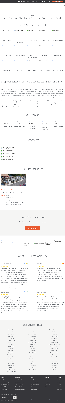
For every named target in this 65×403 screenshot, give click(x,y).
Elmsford (10, 342)
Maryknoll (11, 351)
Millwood (32, 351)
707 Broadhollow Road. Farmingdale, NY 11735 (13, 193)
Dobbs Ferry (32, 340)
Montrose (10, 353)
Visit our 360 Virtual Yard (45, 1)
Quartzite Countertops (20, 387)
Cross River (32, 338)
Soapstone (55, 11)
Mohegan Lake (54, 351)
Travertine (31, 11)
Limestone (44, 11)
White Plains (32, 369)
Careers (58, 382)
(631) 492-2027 (10, 195)
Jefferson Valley (54, 346)
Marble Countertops (19, 379)
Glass (49, 11)
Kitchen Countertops (5, 382)
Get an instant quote (57, 1)
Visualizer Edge (34, 387)
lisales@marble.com (11, 200)
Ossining (54, 355)
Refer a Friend (4, 389)
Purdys (11, 361)
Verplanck (32, 367)
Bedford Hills (10, 334)
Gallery (18, 6)
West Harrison (11, 369)
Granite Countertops (19, 382)
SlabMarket (47, 382)
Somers (32, 363)
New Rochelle (10, 355)
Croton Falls (54, 338)
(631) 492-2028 (10, 198)
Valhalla (11, 367)
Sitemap (62, 400)
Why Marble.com (4, 379)
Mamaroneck (54, 349)
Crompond (11, 338)
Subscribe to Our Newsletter (8, 395)
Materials (7, 6)
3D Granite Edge (34, 389)
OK (14, 397)
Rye (32, 361)
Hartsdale (32, 344)
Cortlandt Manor (54, 336)
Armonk (11, 332)
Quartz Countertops (19, 384)
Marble (10, 11)
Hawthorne (11, 346)
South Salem (54, 363)
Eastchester (54, 340)
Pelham (32, 357)
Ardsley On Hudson (54, 330)
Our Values (59, 384)
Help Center (47, 379)
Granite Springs (54, 342)
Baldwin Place (32, 332)
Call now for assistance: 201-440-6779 (28, 1)
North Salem (32, 355)
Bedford (54, 332)
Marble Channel (48, 387)
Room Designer (34, 379)
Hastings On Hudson (54, 344)
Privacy (58, 400)
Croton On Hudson (11, 340)
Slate (60, 11)
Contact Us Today (32, 228)
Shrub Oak (11, 363)
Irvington (32, 346)
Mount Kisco (32, 353)
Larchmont (32, 349)
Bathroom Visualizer (35, 384)
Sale (38, 6)
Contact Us (59, 387)
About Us (58, 379)
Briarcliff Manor (32, 334)
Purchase (54, 359)
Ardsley (32, 330)
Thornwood (32, 365)
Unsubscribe (13, 400)
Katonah (11, 349)
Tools (23, 6)
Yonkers (54, 369)
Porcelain (32, 15)
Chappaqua (32, 336)
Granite (4, 11)
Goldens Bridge (32, 342)
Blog (13, 6)
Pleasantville (54, 357)
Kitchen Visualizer (34, 382)
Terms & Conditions (60, 399)
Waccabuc (54, 367)
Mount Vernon (54, 353)
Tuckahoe (54, 365)
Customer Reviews (5, 384)
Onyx (26, 11)
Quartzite (15, 11)
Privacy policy (59, 389)
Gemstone (37, 11)
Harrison (11, 344)
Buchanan (11, 336)
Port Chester (10, 359)
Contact (42, 6)
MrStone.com (47, 384)
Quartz (21, 11)
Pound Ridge (32, 359)
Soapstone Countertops (20, 389)
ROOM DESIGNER (30, 6)
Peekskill (10, 357)
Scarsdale (54, 361)
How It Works (3, 387)
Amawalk (10, 330)
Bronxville (54, 334)
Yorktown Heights (11, 371)
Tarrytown (11, 365)
